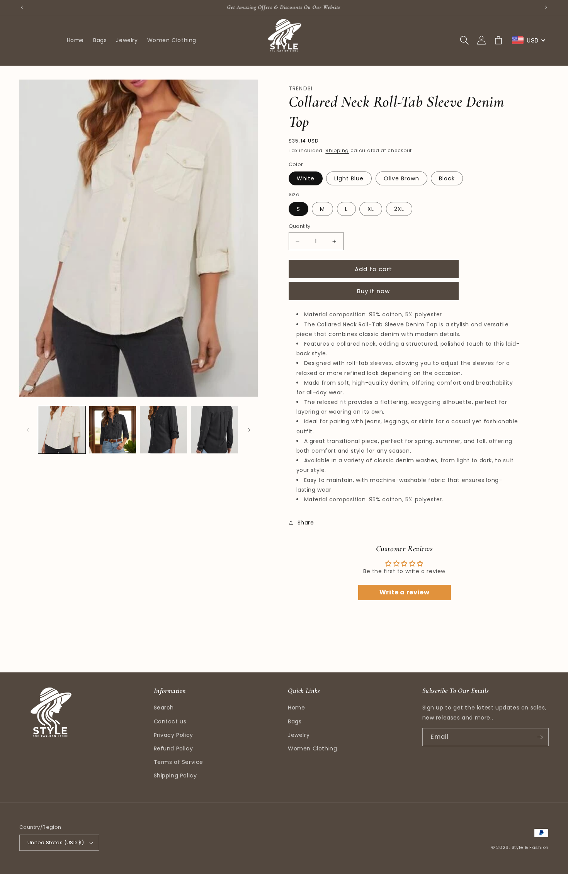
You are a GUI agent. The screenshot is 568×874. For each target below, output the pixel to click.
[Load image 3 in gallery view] (163, 429)
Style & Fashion (530, 847)
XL (370, 209)
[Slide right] (249, 429)
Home (296, 707)
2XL (399, 209)
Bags (294, 721)
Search (164, 707)
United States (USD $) (55, 842)
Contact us (170, 721)
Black (447, 178)
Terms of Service (179, 762)
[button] (464, 40)
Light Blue (349, 178)
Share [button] (306, 522)
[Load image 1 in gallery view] (61, 429)
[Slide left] (27, 429)
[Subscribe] (539, 737)
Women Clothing (312, 748)
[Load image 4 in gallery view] (214, 429)
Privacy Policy (173, 735)
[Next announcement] (545, 7)
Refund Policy (173, 748)
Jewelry (299, 735)
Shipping (337, 150)
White (306, 178)
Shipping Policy (175, 775)
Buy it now (373, 291)
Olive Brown (401, 178)
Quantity (300, 226)
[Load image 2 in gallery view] (112, 429)
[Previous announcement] (22, 7)
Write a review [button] (404, 592)
